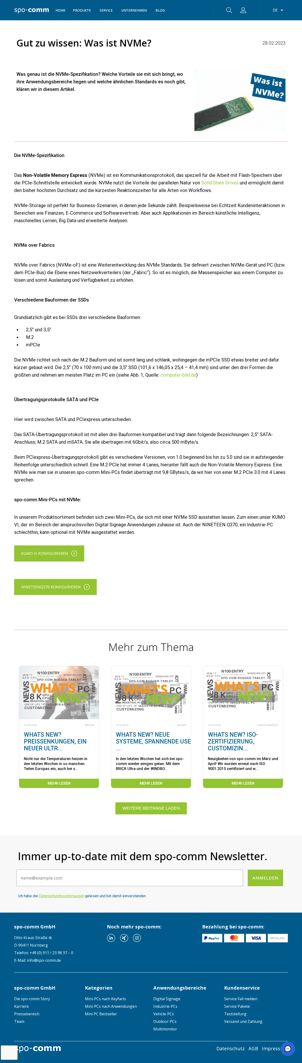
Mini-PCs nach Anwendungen (111, 1006)
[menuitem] (46, 999)
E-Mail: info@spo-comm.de (37, 960)
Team (19, 1021)
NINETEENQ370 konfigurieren (51, 587)
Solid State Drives (220, 183)
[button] (288, 1049)
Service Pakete (237, 1006)
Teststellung (235, 1013)
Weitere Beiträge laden (151, 808)
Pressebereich (26, 1013)
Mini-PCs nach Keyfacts (105, 998)
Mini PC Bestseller (101, 1013)
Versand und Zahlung (243, 1021)
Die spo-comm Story (32, 998)
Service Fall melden (240, 998)
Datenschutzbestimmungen (61, 896)
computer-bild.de (178, 375)
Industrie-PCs (165, 1006)
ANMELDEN (265, 878)
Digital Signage (166, 998)
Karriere (21, 1006)
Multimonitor (165, 1029)
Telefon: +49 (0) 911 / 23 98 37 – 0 (43, 952)
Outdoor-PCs (164, 1021)
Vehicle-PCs (163, 1013)
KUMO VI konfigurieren (44, 553)
